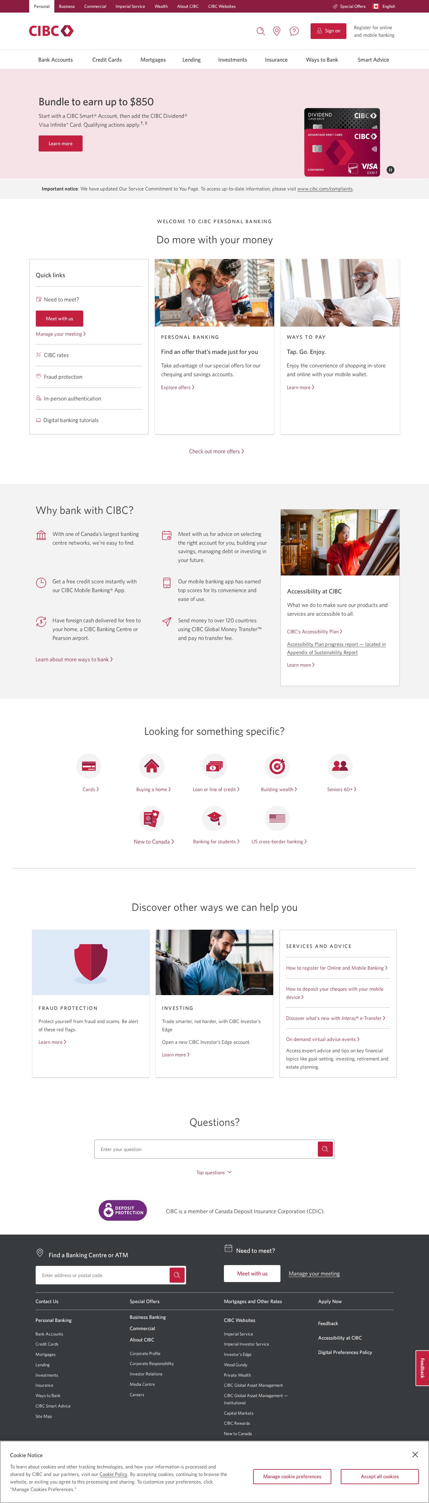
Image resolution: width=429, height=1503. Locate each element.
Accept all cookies (380, 1476)
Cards (89, 789)
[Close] (415, 1454)
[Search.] (325, 1149)
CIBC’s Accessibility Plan (313, 631)
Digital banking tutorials (71, 420)
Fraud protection (63, 376)
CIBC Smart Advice (53, 1405)
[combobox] (214, 1149)
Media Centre (142, 1384)
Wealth (161, 6)
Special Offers (353, 6)
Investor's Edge (238, 1354)
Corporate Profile (145, 1353)
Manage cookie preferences (292, 1476)
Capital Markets (238, 1413)
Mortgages (153, 60)
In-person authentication (72, 398)
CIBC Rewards (237, 1423)
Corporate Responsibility (152, 1363)
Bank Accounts (55, 60)
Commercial (95, 6)
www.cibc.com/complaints (325, 188)
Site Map (43, 1416)
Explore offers (176, 387)
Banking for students (214, 841)
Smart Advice (373, 60)
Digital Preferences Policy (345, 1352)
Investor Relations (146, 1373)
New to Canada (152, 841)
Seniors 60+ (340, 789)
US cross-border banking (277, 841)
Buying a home (151, 789)
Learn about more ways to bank (72, 659)
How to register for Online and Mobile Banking (335, 968)
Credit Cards (107, 60)
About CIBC (188, 6)
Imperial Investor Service (246, 1344)
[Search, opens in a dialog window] (261, 30)
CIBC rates (56, 355)
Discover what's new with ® (334, 1018)
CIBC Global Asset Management (253, 1385)
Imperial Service (130, 6)
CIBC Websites (222, 6)
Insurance (276, 60)
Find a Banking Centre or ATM (88, 1254)
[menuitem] (349, 6)
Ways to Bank (322, 60)
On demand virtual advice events (321, 1039)
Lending (191, 60)
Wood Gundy (235, 1365)
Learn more (299, 387)
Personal (42, 6)
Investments (232, 60)
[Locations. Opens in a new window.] (277, 31)
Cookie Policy (114, 1474)
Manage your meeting (59, 334)
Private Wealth (237, 1375)
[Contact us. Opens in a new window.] (294, 31)
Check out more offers (214, 451)
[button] (385, 6)
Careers (137, 1394)
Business (67, 6)
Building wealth (277, 789)
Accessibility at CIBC (340, 1338)
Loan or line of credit (214, 789)
